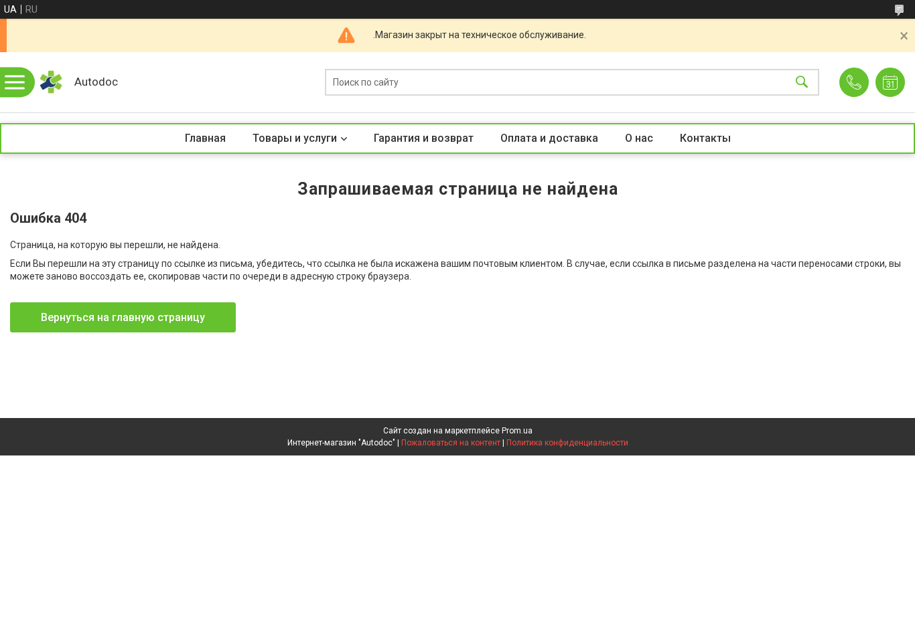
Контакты (705, 138)
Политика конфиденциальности (567, 442)
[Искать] (802, 82)
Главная (205, 138)
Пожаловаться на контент (450, 442)
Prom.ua (517, 430)
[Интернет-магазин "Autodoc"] (50, 82)
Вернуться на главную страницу (123, 317)
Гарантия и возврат (424, 138)
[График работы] (890, 82)
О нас (639, 138)
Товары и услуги (295, 138)
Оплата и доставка (549, 138)
